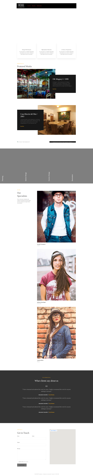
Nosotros (29, 5)
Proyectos (33, 5)
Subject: (18, 442)
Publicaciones (39, 5)
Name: (18, 436)
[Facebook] (71, 1)
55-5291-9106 (19, 1)
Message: (18, 448)
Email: (33, 436)
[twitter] (42, 190)
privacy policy (25, 461)
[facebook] (37, 190)
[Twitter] (73, 1)
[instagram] (39, 190)
